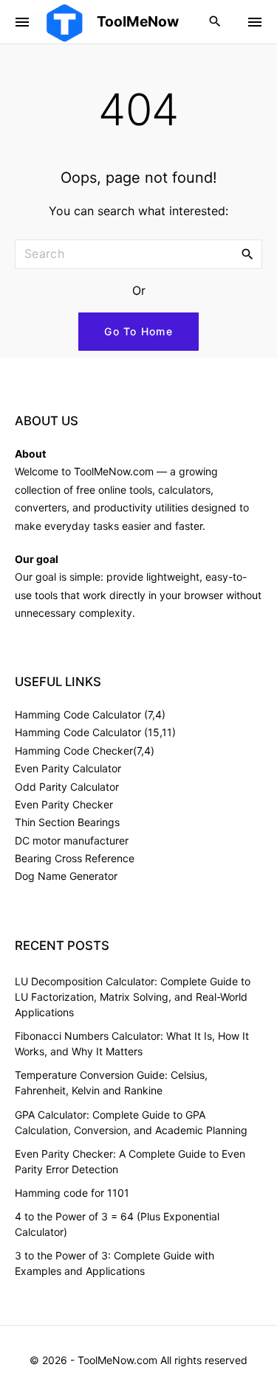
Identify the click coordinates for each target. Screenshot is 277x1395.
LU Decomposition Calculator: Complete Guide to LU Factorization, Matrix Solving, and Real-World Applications (132, 996)
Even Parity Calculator (68, 768)
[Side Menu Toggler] (22, 22)
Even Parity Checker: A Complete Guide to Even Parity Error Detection (130, 1161)
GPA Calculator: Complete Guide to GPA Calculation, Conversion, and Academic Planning (131, 1122)
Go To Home (138, 331)
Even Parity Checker (64, 804)
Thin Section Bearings (67, 822)
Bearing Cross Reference (74, 858)
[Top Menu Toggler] (255, 22)
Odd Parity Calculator (67, 786)
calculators (184, 489)
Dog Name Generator (66, 876)
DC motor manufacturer (72, 840)
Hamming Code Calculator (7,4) (90, 714)
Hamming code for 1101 (72, 1192)
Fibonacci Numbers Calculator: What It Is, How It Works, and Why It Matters (132, 1043)
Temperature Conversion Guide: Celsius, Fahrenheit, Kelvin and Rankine (111, 1083)
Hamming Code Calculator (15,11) (95, 732)
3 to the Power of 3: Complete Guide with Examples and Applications (114, 1263)
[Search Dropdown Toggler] (215, 21)
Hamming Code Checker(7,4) (84, 750)
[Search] (247, 254)
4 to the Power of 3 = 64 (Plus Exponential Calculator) (117, 1224)
